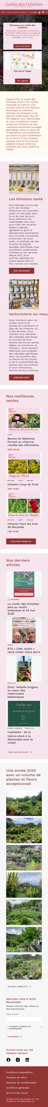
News (3, 12)
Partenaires (33, 12)
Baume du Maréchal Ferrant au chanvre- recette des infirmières (23, 442)
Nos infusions (22, 271)
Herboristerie (21, 377)
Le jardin (42, 12)
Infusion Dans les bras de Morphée (23, 525)
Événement (15, 599)
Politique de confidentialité (21, 1082)
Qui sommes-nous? (17, 1092)
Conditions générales (17, 1087)
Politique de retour (16, 1077)
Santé (10, 435)
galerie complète (18, 986)
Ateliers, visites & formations (17, 12)
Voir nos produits (22, 46)
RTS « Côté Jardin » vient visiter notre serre (24, 650)
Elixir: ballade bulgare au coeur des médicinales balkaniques (23, 692)
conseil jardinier (15, 728)
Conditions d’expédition (19, 1072)
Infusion (11, 480)
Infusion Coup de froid (23, 484)
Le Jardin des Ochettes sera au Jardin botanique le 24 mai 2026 (23, 608)
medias (10, 645)
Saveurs (30, 480)
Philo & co (12, 683)
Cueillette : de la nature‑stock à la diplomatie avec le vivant (20, 737)
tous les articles (18, 752)
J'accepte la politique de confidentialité (20, 1027)
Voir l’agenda (22, 81)
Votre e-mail (12, 1014)
